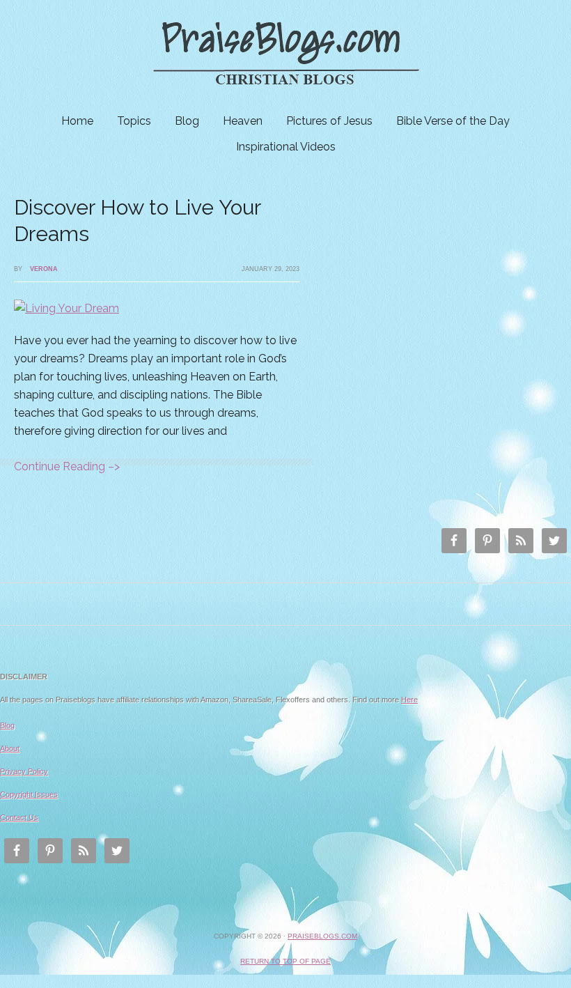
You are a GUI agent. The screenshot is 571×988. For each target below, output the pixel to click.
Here (409, 699)
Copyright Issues (29, 794)
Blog (187, 121)
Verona (44, 268)
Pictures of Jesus (329, 121)
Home (77, 121)
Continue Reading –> (67, 466)
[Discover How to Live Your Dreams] (66, 308)
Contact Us (19, 817)
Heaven (243, 121)
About (9, 748)
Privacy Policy (24, 771)
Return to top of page (285, 961)
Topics (134, 121)
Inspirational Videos (286, 146)
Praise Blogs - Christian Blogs (285, 54)
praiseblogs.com (322, 936)
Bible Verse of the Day (453, 121)
